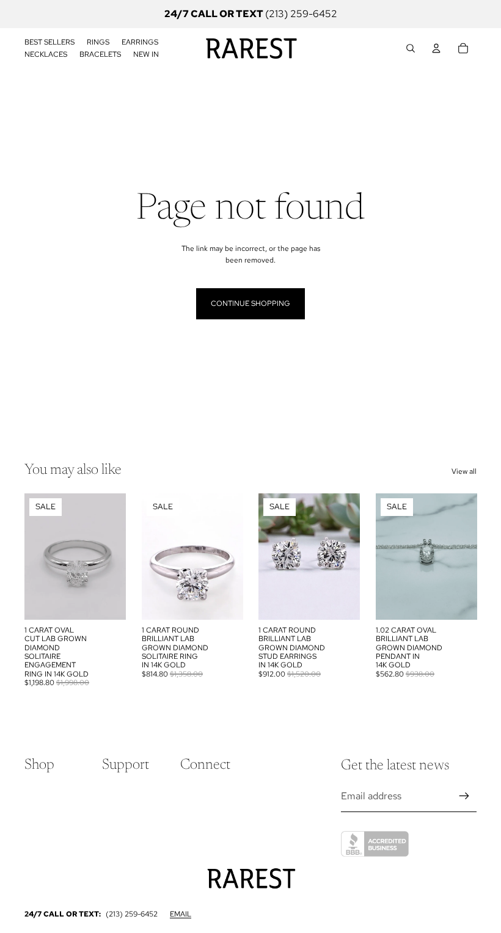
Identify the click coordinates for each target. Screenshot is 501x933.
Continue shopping (250, 303)
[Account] (436, 48)
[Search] (410, 48)
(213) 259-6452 (132, 914)
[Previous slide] (37, 556)
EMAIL (180, 914)
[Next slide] (112, 556)
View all (464, 471)
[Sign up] (464, 796)
